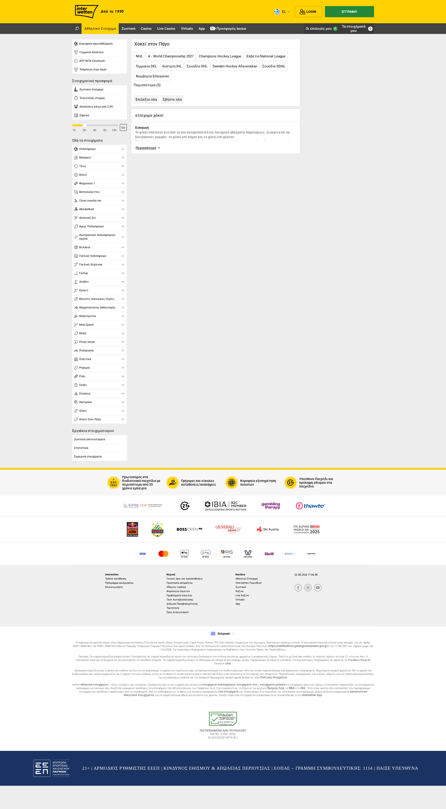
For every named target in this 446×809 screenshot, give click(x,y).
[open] (223, 727)
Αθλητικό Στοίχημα (247, 578)
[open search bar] (77, 28)
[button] (215, 149)
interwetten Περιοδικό (249, 582)
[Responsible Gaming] (185, 506)
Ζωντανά (241, 587)
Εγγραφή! (349, 11)
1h (74, 130)
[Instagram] (308, 588)
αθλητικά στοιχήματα (94, 684)
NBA (292, 688)
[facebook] (298, 588)
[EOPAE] (142, 506)
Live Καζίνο (242, 595)
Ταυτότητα (173, 608)
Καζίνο (239, 591)
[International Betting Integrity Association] (225, 506)
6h (105, 130)
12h (114, 130)
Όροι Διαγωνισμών (178, 612)
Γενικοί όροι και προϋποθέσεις (185, 578)
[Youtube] (317, 588)
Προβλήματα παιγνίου (179, 595)
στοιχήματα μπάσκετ (273, 684)
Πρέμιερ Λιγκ (275, 688)
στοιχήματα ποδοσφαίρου (218, 684)
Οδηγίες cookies (176, 587)
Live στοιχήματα (228, 691)
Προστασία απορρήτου (180, 582)
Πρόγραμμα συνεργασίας (119, 582)
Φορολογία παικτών (178, 591)
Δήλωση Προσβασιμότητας (182, 603)
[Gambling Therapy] (271, 506)
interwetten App (312, 695)
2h (84, 130)
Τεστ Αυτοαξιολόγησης (180, 599)
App (238, 603)
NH (303, 688)
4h (94, 130)
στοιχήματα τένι (246, 684)
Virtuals (240, 599)
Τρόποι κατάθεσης (116, 578)
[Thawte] (310, 506)
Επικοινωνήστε (114, 587)
